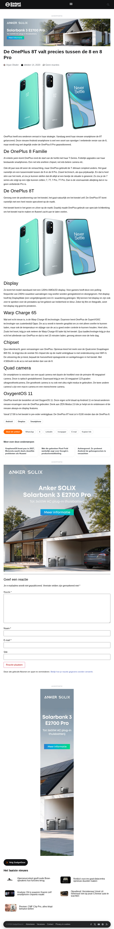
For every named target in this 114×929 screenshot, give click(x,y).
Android (9, 421)
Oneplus (21, 421)
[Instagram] (103, 924)
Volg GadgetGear (17, 862)
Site (6, 652)
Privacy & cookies (63, 924)
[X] (95, 924)
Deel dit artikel (13, 432)
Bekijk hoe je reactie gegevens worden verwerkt (72, 672)
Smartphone (35, 421)
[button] (71, 4)
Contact (50, 924)
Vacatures (41, 924)
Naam (7, 628)
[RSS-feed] (107, 924)
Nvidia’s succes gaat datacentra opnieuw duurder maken (89, 880)
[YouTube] (99, 924)
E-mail (74, 432)
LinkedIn (49, 432)
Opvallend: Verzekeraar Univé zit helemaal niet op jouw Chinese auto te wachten (90, 893)
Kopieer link (86, 432)
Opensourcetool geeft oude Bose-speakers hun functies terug (33, 879)
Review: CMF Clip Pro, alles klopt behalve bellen (35, 907)
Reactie (8, 592)
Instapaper (62, 432)
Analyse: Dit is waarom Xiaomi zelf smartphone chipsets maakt (34, 893)
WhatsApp (29, 432)
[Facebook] (91, 924)
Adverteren (30, 924)
